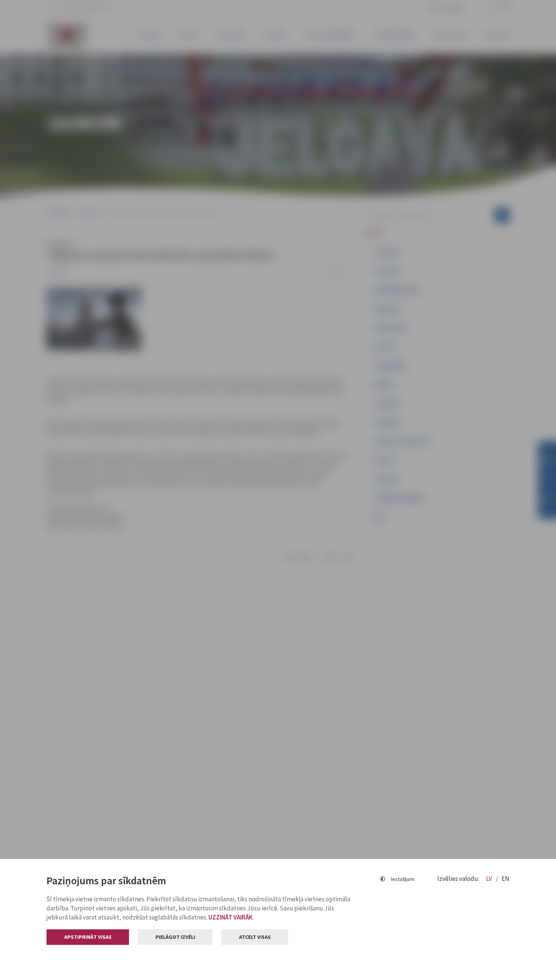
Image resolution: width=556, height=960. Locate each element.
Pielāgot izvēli (175, 937)
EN (505, 878)
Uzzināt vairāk (230, 917)
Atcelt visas (255, 937)
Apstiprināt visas (88, 937)
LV (489, 878)
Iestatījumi (403, 879)
